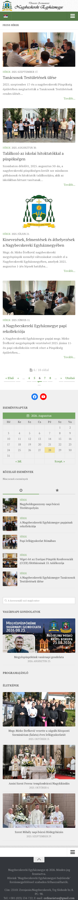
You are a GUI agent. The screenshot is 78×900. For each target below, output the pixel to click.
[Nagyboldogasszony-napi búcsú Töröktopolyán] (10, 505)
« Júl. (18, 461)
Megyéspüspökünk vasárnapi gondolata (39, 657)
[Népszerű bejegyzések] (57, 490)
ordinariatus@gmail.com (59, 898)
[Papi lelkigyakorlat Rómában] (10, 542)
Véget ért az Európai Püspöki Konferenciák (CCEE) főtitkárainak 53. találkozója (46, 561)
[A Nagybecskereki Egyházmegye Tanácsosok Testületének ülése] (10, 579)
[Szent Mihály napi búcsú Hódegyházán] (39, 810)
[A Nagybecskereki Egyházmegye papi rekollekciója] (39, 298)
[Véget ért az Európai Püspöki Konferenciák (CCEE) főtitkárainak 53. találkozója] (10, 560)
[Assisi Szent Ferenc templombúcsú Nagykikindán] (39, 762)
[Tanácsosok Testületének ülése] (39, 49)
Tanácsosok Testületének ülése (29, 77)
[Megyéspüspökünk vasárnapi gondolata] (39, 635)
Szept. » (60, 461)
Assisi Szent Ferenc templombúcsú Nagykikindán (39, 783)
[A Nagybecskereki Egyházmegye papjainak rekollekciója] (10, 523)
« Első (9, 378)
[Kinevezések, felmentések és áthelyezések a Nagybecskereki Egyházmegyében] (39, 211)
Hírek (7, 71)
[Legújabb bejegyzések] (21, 490)
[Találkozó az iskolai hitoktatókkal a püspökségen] (39, 125)
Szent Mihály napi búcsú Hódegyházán (39, 832)
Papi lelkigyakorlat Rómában (38, 541)
